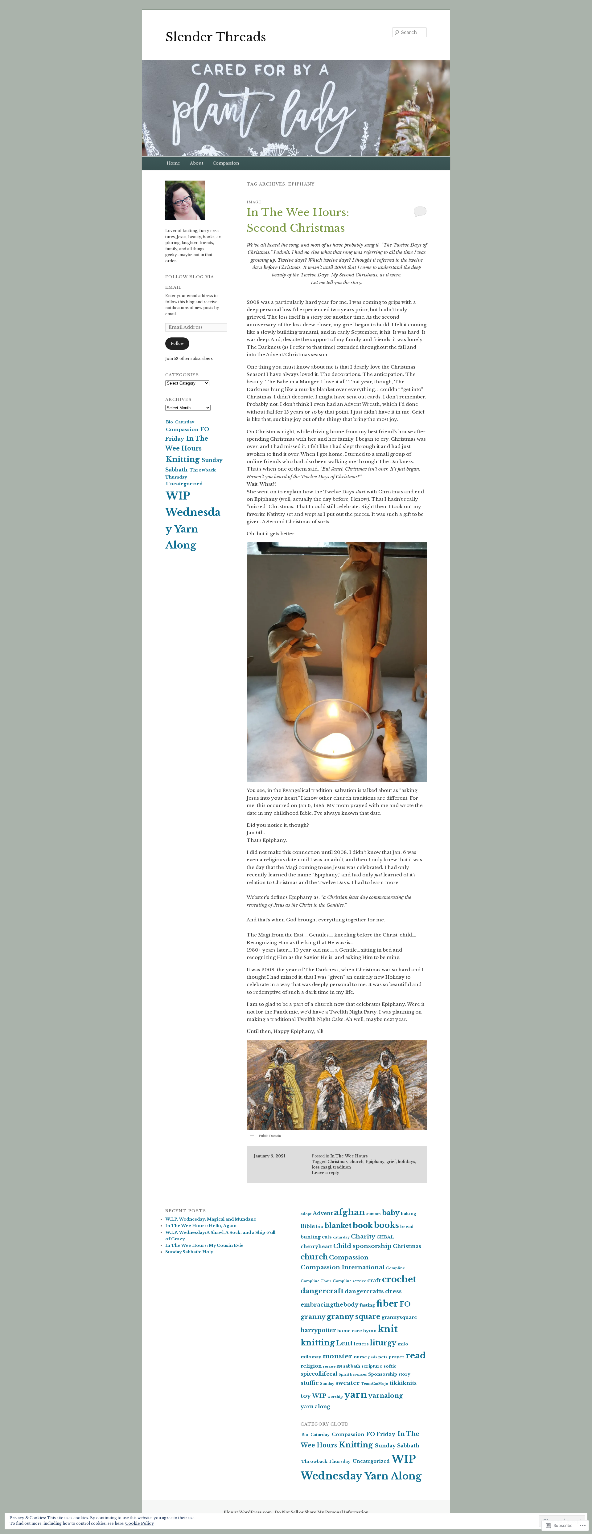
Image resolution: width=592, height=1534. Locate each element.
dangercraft (322, 1291)
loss (315, 1167)
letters (361, 1344)
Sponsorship (382, 1374)
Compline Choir (316, 1281)
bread (406, 1226)
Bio (169, 422)
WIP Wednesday (192, 512)
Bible (308, 1226)
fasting (367, 1305)
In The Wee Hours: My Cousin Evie (204, 1245)
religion (311, 1366)
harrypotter (318, 1330)
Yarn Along (392, 1476)
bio (319, 1226)
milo (402, 1344)
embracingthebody (329, 1304)
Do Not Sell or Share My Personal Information (321, 1512)
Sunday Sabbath (397, 1445)
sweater (347, 1382)
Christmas (337, 1161)
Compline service (349, 1281)
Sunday (327, 1384)
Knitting (182, 459)
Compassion (226, 163)
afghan (349, 1212)
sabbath (351, 1366)
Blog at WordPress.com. (248, 1512)
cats (327, 1237)
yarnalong (385, 1395)
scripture (371, 1366)
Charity (363, 1236)
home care (349, 1330)
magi (326, 1167)
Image (254, 202)
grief (391, 1161)
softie (390, 1366)
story (404, 1374)
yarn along (315, 1406)
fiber (387, 1303)
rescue (329, 1367)
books (386, 1225)
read (416, 1356)
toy (306, 1395)
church (356, 1161)
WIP (319, 1395)
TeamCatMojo (374, 1384)
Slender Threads (215, 37)
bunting (311, 1237)
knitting (318, 1343)
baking (408, 1213)
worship (335, 1397)
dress (393, 1291)
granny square (353, 1316)
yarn (355, 1394)
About (196, 163)
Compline (395, 1268)
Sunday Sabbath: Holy (189, 1252)
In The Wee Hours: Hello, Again (200, 1225)
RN (339, 1367)
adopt (306, 1214)
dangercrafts (364, 1291)
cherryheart (316, 1246)
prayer (397, 1357)
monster (337, 1356)
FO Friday (380, 1434)
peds (372, 1357)
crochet (399, 1279)
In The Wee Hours (349, 1156)
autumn (373, 1214)
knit (388, 1329)
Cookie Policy (139, 1523)
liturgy (383, 1343)
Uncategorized (184, 484)
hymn (369, 1330)
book (363, 1225)
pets (383, 1357)
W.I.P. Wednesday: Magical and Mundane (210, 1219)
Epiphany (374, 1161)
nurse (360, 1357)
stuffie (310, 1383)
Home (173, 163)
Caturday (184, 422)
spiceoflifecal (319, 1374)
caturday (341, 1237)
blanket (338, 1226)
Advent (323, 1213)
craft (374, 1280)
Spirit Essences (353, 1375)
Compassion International (343, 1267)
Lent (344, 1343)
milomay (311, 1357)
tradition (342, 1167)
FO (405, 1304)
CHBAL (385, 1237)
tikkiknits (403, 1383)
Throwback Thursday (326, 1461)
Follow (177, 343)
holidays (406, 1161)
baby (391, 1212)
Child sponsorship (362, 1246)
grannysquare (399, 1317)
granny (313, 1317)
